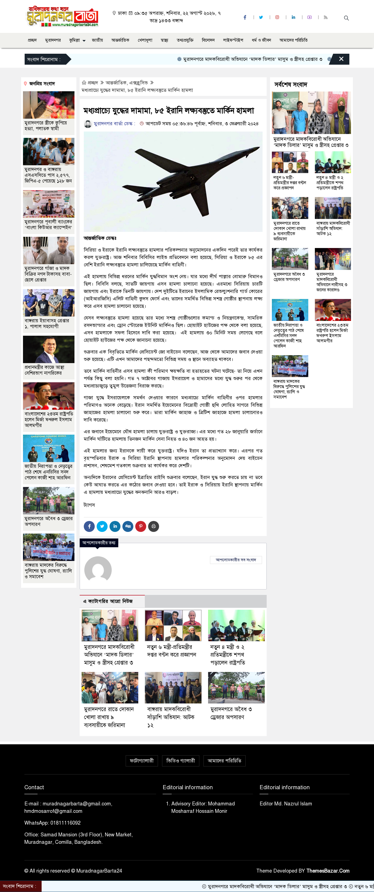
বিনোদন (208, 40)
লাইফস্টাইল (233, 40)
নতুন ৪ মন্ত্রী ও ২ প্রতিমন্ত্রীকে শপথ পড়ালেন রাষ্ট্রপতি (228, 655)
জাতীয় (97, 40)
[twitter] (261, 17)
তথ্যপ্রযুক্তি (185, 40)
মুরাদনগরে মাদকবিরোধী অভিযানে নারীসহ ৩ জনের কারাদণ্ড (332, 282)
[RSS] (326, 17)
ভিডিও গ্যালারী (180, 761)
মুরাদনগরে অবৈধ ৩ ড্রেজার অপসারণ (289, 277)
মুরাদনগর (53, 40)
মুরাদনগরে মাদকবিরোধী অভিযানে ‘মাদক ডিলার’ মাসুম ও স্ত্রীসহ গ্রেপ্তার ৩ (224, 59)
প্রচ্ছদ (32, 40)
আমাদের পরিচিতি (294, 40)
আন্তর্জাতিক (120, 40)
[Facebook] (89, 526)
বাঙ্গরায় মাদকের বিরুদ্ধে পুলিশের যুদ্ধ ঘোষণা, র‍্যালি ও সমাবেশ (48, 571)
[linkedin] (294, 17)
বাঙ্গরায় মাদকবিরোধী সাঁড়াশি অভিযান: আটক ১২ (170, 717)
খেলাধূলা (145, 40)
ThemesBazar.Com (328, 871)
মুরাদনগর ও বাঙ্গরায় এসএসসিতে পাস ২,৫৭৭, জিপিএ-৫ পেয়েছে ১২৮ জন (48, 175)
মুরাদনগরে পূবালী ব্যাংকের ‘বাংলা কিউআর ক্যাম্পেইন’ (48, 224)
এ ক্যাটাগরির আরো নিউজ (108, 601)
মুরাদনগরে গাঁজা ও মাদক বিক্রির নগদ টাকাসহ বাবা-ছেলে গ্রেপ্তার (48, 274)
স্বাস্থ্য (164, 40)
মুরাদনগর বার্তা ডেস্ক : (114, 124)
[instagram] (278, 17)
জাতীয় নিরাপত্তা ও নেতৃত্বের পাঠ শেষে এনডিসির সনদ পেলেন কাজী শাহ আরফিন (49, 472)
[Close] (336, 60)
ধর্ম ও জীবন (261, 40)
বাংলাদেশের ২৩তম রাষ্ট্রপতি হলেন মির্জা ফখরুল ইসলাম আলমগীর (49, 419)
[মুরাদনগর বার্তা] (62, 16)
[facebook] (245, 17)
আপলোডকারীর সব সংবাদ (236, 559)
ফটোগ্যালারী (142, 761)
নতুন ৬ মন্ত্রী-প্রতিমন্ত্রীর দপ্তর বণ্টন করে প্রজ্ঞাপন (290, 183)
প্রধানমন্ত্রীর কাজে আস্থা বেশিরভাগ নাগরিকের (44, 370)
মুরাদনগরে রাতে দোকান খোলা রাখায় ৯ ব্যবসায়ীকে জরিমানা (109, 717)
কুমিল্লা (74, 40)
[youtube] (310, 17)
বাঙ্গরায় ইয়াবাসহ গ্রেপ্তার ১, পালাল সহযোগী (47, 323)
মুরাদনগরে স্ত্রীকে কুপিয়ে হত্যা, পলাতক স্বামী (46, 126)
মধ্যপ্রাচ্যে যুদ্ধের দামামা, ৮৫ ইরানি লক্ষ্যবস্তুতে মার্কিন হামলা (137, 90)
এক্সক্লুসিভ (138, 83)
